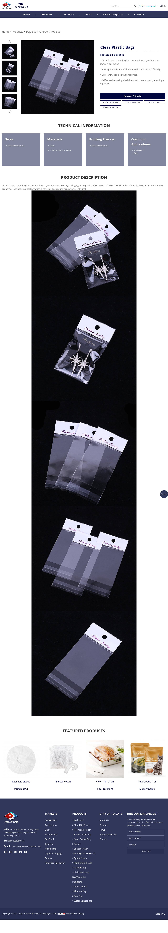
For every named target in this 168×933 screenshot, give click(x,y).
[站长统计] (61, 913)
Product (69, 14)
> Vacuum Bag (79, 867)
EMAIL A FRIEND (133, 102)
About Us (46, 14)
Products (17, 31)
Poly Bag (31, 31)
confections (51, 825)
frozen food (51, 834)
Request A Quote (113, 14)
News (89, 14)
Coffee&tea (51, 820)
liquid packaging (53, 853)
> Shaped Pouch (80, 848)
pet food (49, 839)
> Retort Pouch (79, 886)
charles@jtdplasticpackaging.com (25, 846)
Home (26, 14)
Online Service (111, 107)
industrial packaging (55, 862)
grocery (49, 844)
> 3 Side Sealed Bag (81, 834)
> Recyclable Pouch (81, 829)
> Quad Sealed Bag (81, 839)
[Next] (9, 111)
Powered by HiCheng (74, 913)
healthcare (50, 848)
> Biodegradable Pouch (83, 853)
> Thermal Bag (79, 891)
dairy (47, 829)
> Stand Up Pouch (81, 825)
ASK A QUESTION (110, 102)
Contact (139, 14)
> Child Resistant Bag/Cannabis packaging (80, 877)
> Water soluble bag (82, 900)
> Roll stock (78, 820)
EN (161, 6)
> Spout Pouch (79, 858)
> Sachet (76, 844)
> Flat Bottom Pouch (82, 862)
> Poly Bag (77, 896)
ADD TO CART (155, 102)
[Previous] (9, 41)
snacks (48, 858)
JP (165, 6)
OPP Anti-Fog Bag (50, 31)
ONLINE (164, 494)
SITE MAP (161, 913)
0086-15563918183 (16, 841)
